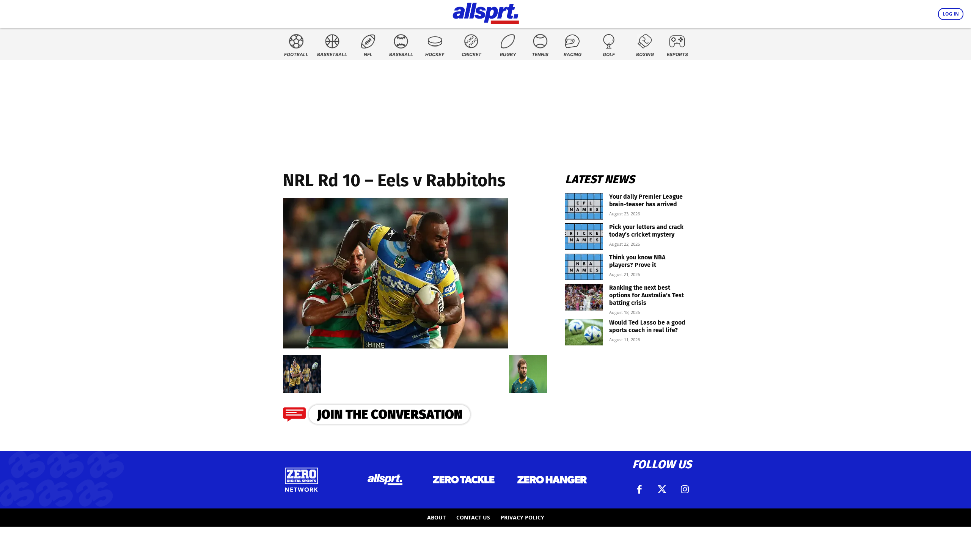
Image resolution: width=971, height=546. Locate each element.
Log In (951, 14)
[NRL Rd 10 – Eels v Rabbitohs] (395, 346)
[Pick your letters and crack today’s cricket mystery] (584, 236)
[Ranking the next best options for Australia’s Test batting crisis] (584, 297)
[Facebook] (639, 489)
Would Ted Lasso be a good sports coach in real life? (647, 326)
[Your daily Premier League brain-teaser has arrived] (584, 206)
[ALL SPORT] (486, 12)
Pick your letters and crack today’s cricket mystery (646, 230)
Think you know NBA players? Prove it (637, 261)
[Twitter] (661, 489)
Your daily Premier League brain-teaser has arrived (646, 200)
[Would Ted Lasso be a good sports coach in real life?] (584, 332)
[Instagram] (684, 489)
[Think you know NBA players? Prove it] (584, 267)
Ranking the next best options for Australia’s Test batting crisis (646, 295)
